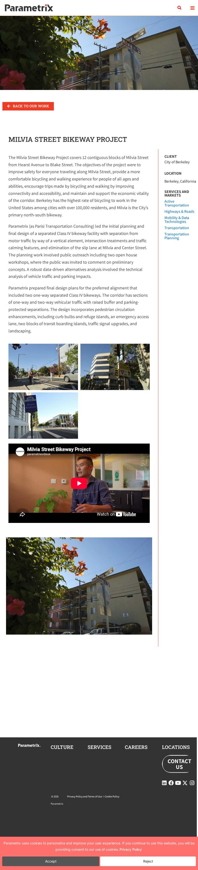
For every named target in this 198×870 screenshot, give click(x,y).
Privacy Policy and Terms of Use (84, 796)
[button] (179, 8)
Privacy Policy (131, 849)
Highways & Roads (179, 211)
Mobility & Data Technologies (176, 219)
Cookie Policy (112, 796)
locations (176, 747)
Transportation (176, 227)
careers (136, 747)
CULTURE (62, 747)
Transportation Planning (176, 236)
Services (99, 747)
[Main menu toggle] (192, 8)
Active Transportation (176, 203)
